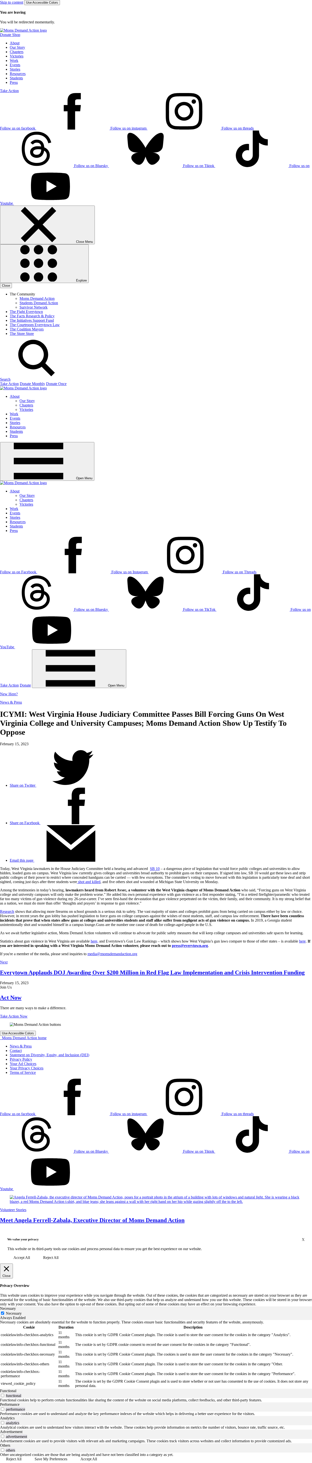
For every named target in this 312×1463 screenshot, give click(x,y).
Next (4, 962)
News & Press (11, 702)
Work (14, 60)
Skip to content (11, 2)
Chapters (16, 52)
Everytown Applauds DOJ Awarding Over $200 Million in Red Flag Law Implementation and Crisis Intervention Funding (152, 972)
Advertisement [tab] (11, 1432)
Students (16, 78)
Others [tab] (5, 1445)
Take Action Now (14, 1016)
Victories (16, 56)
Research (7, 911)
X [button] (303, 1239)
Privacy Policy (21, 1059)
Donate (25, 685)
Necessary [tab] (8, 1308)
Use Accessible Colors (42, 2)
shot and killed (88, 882)
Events (15, 65)
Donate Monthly (32, 384)
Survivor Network (34, 307)
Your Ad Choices (23, 1064)
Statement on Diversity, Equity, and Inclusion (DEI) (49, 1055)
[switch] (2, 1395)
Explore (81, 280)
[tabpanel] (156, 1354)
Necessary (14, 1313)
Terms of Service (23, 1072)
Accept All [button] (21, 1257)
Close (6, 285)
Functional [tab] (8, 1391)
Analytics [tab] (7, 1418)
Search (5, 379)
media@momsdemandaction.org (112, 954)
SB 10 (155, 869)
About (15, 43)
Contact (16, 1050)
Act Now (10, 997)
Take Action (9, 91)
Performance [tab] (10, 1404)
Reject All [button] (50, 1257)
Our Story (17, 47)
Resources (18, 74)
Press (14, 82)
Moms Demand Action (37, 298)
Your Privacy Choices (26, 1068)
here (302, 941)
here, (94, 941)
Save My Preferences (51, 1459)
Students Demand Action (39, 303)
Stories (15, 69)
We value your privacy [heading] (23, 1239)
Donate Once (56, 384)
